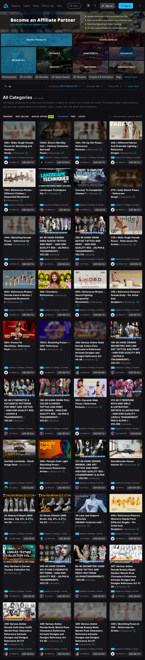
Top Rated (62, 116)
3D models (26, 77)
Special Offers (42, 116)
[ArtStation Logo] (5, 6)
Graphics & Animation (101, 77)
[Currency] (95, 6)
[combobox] (74, 6)
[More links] (140, 6)
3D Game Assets (60, 77)
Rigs (119, 77)
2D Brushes (79, 77)
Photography (9, 77)
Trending (8, 116)
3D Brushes (41, 77)
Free (73, 116)
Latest (81, 116)
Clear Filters (133, 86)
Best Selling (22, 116)
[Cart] (88, 6)
